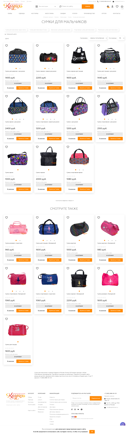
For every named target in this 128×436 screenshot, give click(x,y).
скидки (63, 13)
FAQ (51, 419)
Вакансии (41, 412)
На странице (113, 38)
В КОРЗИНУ (18, 83)
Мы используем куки (48, 429)
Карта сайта (31, 410)
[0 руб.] (122, 6)
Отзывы (17, 1)
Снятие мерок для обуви (57, 399)
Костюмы (34, 13)
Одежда (22, 13)
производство (89, 13)
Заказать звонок (92, 1)
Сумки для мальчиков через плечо (15, 29)
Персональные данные (56, 409)
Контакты (116, 13)
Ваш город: (8, 1)
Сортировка (84, 38)
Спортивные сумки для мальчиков (84, 29)
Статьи (52, 421)
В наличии (10, 88)
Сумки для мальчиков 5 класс (38, 29)
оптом (104, 13)
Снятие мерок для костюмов (58, 402)
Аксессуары (49, 13)
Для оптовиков (42, 407)
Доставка (29, 1)
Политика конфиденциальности (59, 414)
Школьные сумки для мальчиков (60, 29)
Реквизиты (41, 409)
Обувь (10, 13)
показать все (11, 34)
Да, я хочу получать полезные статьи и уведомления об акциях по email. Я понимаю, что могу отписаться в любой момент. (85, 404)
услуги (74, 13)
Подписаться (96, 398)
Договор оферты (55, 412)
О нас (39, 397)
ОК (92, 431)
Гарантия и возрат (55, 416)
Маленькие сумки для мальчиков (108, 29)
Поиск (87, 6)
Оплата (23, 1)
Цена (7, 38)
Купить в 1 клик (23, 88)
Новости (52, 397)
